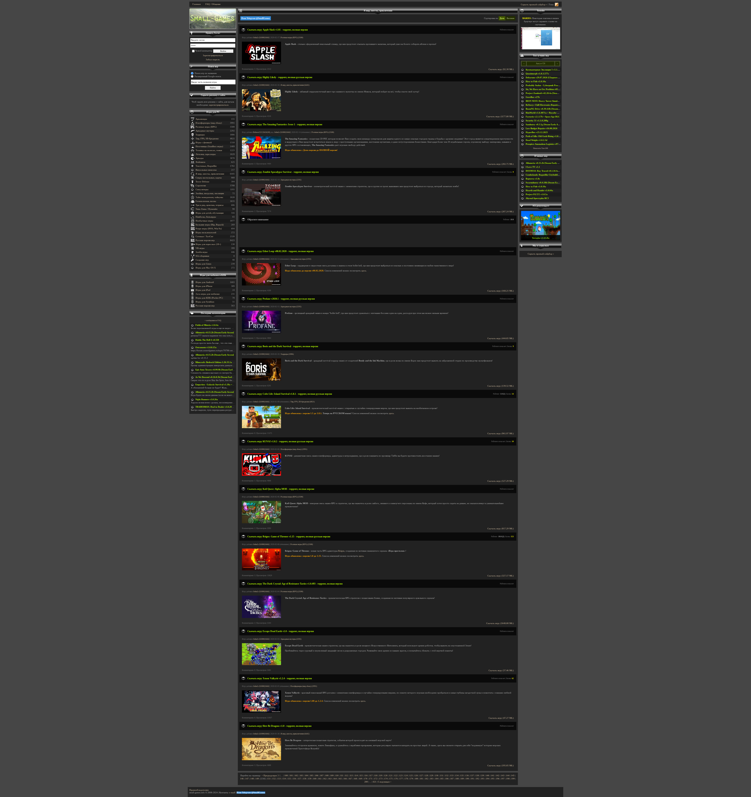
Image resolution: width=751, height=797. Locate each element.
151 (269, 779)
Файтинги (200, 162)
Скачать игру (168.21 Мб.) (500, 291)
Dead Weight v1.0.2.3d (536, 140)
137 (472, 775)
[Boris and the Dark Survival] (261, 380)
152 (274, 779)
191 (472, 779)
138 (477, 775)
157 (299, 779)
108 (327, 775)
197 (503, 779)
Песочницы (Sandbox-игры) (209, 146)
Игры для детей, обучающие (210, 213)
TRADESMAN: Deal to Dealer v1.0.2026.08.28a (218, 407)
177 (401, 779)
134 (457, 775)
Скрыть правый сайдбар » (534, 5)
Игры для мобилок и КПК (213, 275)
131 (441, 775)
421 (374, 782)
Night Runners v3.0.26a (206, 399)
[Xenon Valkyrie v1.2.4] (261, 712)
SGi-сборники (202, 256)
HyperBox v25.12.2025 (537, 132)
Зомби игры (202, 252)
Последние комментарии (213, 313)
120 (385, 775)
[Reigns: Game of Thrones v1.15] (261, 570)
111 (341, 775)
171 (370, 779)
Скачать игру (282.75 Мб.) (500, 164)
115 (361, 775)
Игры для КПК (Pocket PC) (209, 298)
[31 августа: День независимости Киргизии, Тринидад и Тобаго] (212, 18)
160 (314, 779)
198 (508, 779)
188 (457, 779)
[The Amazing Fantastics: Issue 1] (261, 158)
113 (351, 775)
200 (366, 782)
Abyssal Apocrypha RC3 (537, 198)
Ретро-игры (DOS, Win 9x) (209, 229)
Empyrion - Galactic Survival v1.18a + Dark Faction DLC (223, 385)
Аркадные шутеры (205, 131)
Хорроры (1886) (287, 354)
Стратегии (201, 186)
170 (365, 779)
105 (311, 775)
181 (421, 779)
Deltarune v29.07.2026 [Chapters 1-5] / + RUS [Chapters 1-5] (555, 78)
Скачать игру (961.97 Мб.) (500, 433)
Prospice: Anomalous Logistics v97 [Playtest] (547, 144)
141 (492, 775)
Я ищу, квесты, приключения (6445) (295, 85)
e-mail (232, 793)
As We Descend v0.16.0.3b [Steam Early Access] (217, 377)
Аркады (200, 158)
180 (416, 779)
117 (371, 775)
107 (321, 775)
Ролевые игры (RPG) (206, 127)
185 (442, 779)
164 (335, 779)
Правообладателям (199, 790)
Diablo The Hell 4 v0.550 (207, 340)
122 (396, 775)
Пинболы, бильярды (206, 217)
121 (391, 775)
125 (411, 775)
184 (436, 779)
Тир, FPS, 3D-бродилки (207, 139)
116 (366, 775)
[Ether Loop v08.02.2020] (261, 285)
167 (350, 779)
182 (426, 779)
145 (513, 775)
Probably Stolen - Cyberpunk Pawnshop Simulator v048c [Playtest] (558, 85)
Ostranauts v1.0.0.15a (205, 347)
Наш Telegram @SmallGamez (255, 18)
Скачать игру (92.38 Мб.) (501, 69)
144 (507, 775)
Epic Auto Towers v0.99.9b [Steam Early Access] (218, 370)
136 (467, 775)
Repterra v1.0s (533, 179)
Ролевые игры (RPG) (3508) (292, 38)
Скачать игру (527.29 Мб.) (500, 481)
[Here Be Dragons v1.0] (261, 759)
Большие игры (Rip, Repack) (210, 225)
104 (306, 775)
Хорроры (200, 135)
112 (346, 775)
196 (497, 779)
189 (462, 779)
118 (375, 775)
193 (482, 779)
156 (294, 779)
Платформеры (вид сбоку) (209, 123)
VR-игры (200, 248)
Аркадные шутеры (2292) (291, 180)
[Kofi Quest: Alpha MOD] (261, 522)
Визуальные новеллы (206, 170)
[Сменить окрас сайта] (557, 5)
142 (497, 775)
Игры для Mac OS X (206, 268)
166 (345, 779)
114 (356, 775)
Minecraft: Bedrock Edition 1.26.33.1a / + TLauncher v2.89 (223, 362)
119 (380, 775)
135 (462, 775)
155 (289, 779)
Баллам (510, 18)
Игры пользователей (206, 232)
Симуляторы (202, 189)
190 (467, 779)
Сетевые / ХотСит (204, 236)
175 (391, 779)
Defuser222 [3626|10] (261, 132)
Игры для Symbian (205, 302)
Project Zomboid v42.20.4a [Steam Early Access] (549, 93)
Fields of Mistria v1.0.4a (206, 325)
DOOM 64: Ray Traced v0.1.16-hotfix (544, 171)
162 (325, 779)
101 (291, 775)
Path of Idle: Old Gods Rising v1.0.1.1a (544, 136)
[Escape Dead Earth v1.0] (261, 664)
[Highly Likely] (261, 110)
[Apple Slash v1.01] (261, 63)
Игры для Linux (203, 264)
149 (257, 779)
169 (360, 779)
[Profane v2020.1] (261, 332)
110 (337, 775)
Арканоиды (201, 119)
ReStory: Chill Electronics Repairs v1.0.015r (547, 105)
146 (242, 779)
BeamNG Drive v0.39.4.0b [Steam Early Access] (548, 109)
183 (431, 779)
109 (332, 775)
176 (396, 779)
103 (301, 775)
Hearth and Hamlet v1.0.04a (539, 190)
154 (284, 779)
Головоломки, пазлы (206, 201)
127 (421, 775)
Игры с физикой (204, 142)
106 (316, 775)
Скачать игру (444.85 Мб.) (500, 338)
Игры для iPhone (204, 286)
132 (446, 775)
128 (426, 775)
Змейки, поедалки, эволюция (210, 193)
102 (296, 775)
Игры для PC (213, 112)
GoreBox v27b (533, 97)
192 (477, 779)
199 (513, 779)
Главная (196, 4)
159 (309, 779)
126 (416, 775)
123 (401, 775)
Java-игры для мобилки (207, 294)
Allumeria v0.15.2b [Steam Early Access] (214, 332)
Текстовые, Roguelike (206, 166)
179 (411, 779)
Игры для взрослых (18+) (208, 244)
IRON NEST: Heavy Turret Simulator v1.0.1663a (549, 101)
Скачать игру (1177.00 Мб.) (500, 116)
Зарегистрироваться (213, 55)
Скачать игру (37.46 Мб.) (501, 670)
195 (492, 779)
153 (279, 779)
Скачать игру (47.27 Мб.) (501, 718)
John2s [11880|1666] (261, 38)
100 (286, 775)
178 (406, 779)
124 (406, 775)
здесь (363, 271)
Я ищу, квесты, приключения (210, 174)
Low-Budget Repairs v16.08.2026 (541, 128)
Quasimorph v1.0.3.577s (537, 74)
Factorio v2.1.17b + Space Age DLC (543, 117)
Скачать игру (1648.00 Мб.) (500, 623)
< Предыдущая (269, 775)
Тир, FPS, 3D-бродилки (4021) (302, 402)
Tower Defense (202, 182)
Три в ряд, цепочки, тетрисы (210, 205)
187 (452, 779)
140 (487, 775)
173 (381, 779)
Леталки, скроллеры (206, 154)
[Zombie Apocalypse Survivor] (261, 205)
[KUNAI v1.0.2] (261, 475)
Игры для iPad (203, 290)
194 (487, 779)
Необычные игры (204, 221)
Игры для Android (205, 282)
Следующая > (384, 782)
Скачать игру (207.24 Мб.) (500, 212)
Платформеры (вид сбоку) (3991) (294, 449)
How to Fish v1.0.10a (536, 81)
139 (482, 775)
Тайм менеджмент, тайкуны (209, 197)
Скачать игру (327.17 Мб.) (500, 576)
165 (340, 779)
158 (304, 779)
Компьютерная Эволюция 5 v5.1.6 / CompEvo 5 (549, 70)
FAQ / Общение (213, 4)
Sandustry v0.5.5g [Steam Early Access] (544, 124)
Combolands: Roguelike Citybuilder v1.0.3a (546, 175)
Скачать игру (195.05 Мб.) (500, 766)
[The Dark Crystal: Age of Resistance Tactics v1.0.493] (261, 617)
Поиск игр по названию (206, 73)
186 (447, 779)
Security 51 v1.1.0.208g (537, 121)
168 (355, 779)
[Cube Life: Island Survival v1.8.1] (261, 427)
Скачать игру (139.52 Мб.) (500, 386)
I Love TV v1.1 (533, 167)
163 (330, 779)
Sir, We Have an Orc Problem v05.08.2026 (546, 89)
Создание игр (202, 260)
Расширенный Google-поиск (208, 76)
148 (252, 779)
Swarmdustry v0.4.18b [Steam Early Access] (547, 183)
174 (386, 779)
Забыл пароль (213, 60)
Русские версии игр (205, 240)
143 (502, 775)
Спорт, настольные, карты (209, 178)
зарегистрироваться (218, 105)
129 (431, 775)
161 (320, 779)
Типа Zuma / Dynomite (206, 209)
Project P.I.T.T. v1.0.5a (537, 194)
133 (452, 775)
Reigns (341, 551)
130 (436, 775)
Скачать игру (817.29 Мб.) (500, 529)
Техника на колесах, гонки (209, 150)
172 (375, 779)
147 (247, 779)
